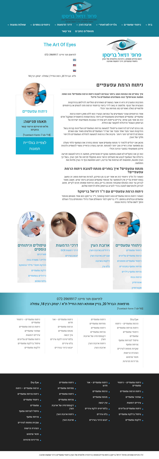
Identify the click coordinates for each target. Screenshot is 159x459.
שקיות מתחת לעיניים (127, 348)
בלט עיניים (67, 343)
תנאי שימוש (132, 357)
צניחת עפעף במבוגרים (130, 266)
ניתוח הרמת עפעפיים (29, 326)
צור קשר (66, 31)
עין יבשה (68, 335)
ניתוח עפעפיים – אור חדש (62, 321)
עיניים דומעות (33, 335)
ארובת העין (85, 25)
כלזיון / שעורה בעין (36, 259)
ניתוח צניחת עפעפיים (127, 327)
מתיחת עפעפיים (98, 323)
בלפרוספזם (40, 281)
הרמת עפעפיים (65, 326)
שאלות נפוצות (18, 25)
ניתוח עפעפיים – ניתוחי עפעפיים (28, 321)
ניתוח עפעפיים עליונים (29, 339)
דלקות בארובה (102, 261)
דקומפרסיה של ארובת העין (95, 337)
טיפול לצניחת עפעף (128, 340)
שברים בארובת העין (100, 255)
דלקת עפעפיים (38, 270)
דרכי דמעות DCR (69, 250)
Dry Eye (134, 319)
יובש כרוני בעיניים (64, 347)
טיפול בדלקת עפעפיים (29, 343)
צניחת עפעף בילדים (132, 271)
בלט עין (106, 266)
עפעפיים (134, 336)
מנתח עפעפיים (65, 331)
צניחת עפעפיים (98, 332)
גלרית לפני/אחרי (108, 25)
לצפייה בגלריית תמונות (34, 146)
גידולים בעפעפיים (37, 275)
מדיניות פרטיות (130, 361)
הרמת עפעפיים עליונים (130, 255)
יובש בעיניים (71, 255)
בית (150, 25)
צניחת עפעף (132, 344)
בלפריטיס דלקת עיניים (61, 339)
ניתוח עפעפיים (98, 319)
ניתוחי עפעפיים (132, 25)
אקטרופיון (137, 288)
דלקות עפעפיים (32, 347)
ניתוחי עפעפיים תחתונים (129, 261)
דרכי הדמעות (64, 25)
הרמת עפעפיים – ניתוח (126, 323)
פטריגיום (41, 254)
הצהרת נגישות (131, 353)
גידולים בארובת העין (99, 250)
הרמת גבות (136, 277)
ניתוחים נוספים (41, 25)
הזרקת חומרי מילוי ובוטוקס (32, 265)
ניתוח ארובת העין (97, 343)
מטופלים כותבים (84, 31)
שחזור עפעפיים (32, 331)
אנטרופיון (137, 282)
